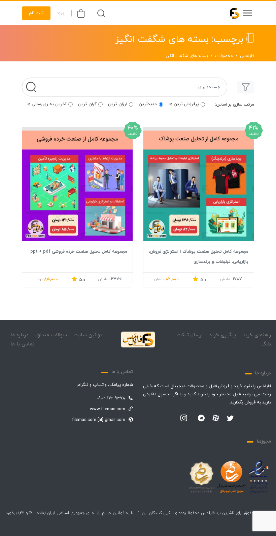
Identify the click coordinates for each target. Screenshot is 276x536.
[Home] (138, 340)
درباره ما (19, 335)
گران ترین (87, 104)
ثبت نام (36, 13)
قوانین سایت (88, 335)
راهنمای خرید (257, 335)
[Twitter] (230, 418)
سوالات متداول (51, 335)
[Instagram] (184, 418)
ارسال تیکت (190, 335)
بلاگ (266, 344)
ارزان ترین (117, 104)
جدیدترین (148, 104)
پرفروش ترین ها (184, 104)
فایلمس (247, 56)
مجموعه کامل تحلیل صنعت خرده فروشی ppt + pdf (78, 252)
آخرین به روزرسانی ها (47, 104)
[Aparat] (215, 418)
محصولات (224, 56)
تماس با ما (22, 344)
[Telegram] (201, 418)
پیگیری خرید (222, 335)
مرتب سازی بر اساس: (234, 105)
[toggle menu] (247, 13)
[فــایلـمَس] (231, 13)
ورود (60, 13)
